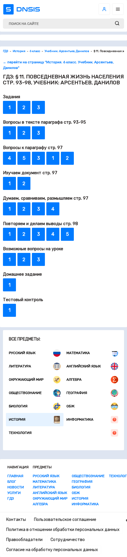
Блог (11, 481)
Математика (78, 353)
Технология (20, 433)
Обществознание (25, 393)
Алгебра (74, 379)
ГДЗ (10, 498)
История (17, 419)
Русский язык (22, 353)
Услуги (14, 493)
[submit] (117, 23)
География (76, 393)
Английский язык (83, 366)
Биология (18, 406)
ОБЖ (70, 406)
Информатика (79, 419)
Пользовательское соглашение (65, 519)
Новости (15, 487)
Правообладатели (24, 539)
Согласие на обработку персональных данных (52, 549)
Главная (15, 476)
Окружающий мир (26, 379)
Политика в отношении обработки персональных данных (63, 529)
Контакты (16, 519)
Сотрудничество (68, 539)
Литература (20, 366)
